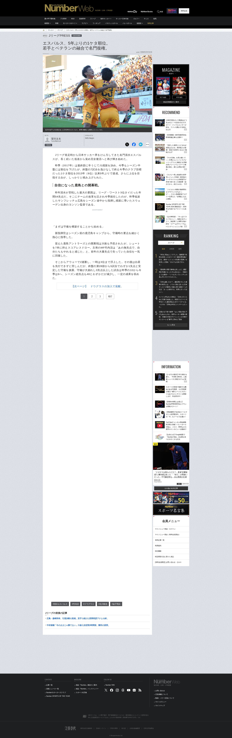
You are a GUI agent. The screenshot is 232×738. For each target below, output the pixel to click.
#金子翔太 (116, 604)
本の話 (123, 728)
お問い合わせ (160, 691)
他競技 (139, 23)
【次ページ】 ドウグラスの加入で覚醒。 (97, 286)
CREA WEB (114, 728)
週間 (179, 249)
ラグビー (85, 23)
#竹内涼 (75, 604)
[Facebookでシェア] (134, 145)
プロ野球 (63, 19)
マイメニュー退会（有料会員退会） (167, 534)
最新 (163, 249)
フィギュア (97, 23)
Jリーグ (93, 19)
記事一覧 (49, 685)
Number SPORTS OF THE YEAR (58, 696)
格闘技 (46, 23)
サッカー (51, 30)
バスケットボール (111, 23)
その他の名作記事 (171, 488)
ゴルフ (135, 19)
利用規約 (158, 546)
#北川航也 (102, 604)
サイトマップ (160, 705)
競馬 (154, 19)
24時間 (171, 249)
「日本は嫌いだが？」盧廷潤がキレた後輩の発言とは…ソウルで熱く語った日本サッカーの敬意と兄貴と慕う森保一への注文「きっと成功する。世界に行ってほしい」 (173, 287)
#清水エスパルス (60, 604)
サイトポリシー (160, 702)
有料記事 (150, 23)
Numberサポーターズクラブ (56, 692)
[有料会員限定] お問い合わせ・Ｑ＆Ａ (168, 562)
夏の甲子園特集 (49, 19)
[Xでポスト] (127, 145)
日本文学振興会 (149, 728)
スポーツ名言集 (81, 692)
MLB (72, 19)
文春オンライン (101, 728)
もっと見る (171, 325)
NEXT (110, 296)
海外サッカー (105, 19)
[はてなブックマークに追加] (141, 145)
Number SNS (110, 685)
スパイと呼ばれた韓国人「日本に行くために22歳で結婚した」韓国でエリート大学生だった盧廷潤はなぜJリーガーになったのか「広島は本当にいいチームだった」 (173, 302)
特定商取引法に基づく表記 (164, 557)
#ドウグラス (88, 604)
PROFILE (48, 145)
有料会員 (184, 11)
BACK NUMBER (77, 36)
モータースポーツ (69, 23)
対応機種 (158, 551)
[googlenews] (134, 691)
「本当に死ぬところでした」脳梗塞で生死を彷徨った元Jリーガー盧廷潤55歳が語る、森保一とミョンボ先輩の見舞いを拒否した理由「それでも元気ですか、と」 (173, 260)
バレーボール (127, 23)
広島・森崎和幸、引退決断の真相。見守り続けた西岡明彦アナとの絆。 (78, 618)
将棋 (56, 23)
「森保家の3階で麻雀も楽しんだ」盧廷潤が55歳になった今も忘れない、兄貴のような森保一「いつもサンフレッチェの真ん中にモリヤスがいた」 (173, 273)
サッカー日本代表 (122, 19)
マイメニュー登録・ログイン (165, 529)
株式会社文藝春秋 (86, 728)
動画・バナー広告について (164, 698)
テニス (146, 19)
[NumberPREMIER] (172, 11)
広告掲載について (161, 694)
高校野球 (82, 19)
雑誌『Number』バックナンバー (87, 689)
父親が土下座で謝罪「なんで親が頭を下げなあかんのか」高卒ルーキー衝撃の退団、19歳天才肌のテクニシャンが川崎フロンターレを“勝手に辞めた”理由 (173, 315)
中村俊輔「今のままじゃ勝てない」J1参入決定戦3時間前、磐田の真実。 (78, 625)
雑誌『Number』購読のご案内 (86, 685)
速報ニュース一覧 (52, 689)
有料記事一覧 (159, 540)
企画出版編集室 (135, 728)
